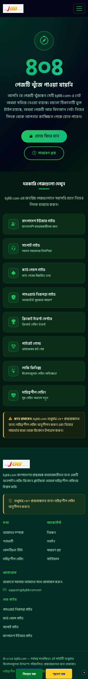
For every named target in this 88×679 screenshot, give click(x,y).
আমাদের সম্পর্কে (13, 532)
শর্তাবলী (8, 541)
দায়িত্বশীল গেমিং (13, 559)
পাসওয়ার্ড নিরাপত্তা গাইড (17, 609)
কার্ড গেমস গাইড (13, 618)
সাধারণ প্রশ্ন (47, 153)
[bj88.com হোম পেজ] (13, 8)
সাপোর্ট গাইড (11, 627)
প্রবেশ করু (59, 673)
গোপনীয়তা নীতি (13, 550)
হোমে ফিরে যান (47, 136)
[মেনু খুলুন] (79, 8)
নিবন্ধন (51, 532)
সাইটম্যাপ (53, 559)
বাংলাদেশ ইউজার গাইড (17, 636)
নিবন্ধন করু (29, 673)
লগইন (51, 541)
